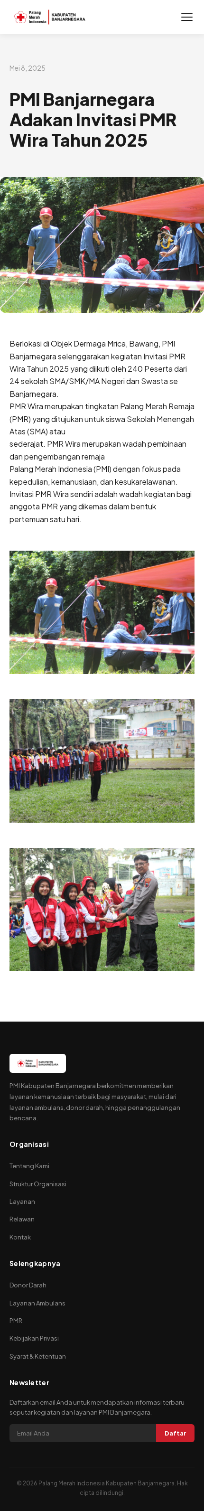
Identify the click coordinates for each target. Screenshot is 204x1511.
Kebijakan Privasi (34, 1338)
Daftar (175, 1433)
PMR (15, 1320)
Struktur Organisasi (37, 1184)
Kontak (20, 1237)
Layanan (22, 1201)
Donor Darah (27, 1285)
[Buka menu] (187, 17)
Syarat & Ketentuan (37, 1356)
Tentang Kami (29, 1166)
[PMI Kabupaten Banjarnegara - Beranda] (49, 17)
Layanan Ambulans (37, 1303)
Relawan (22, 1219)
